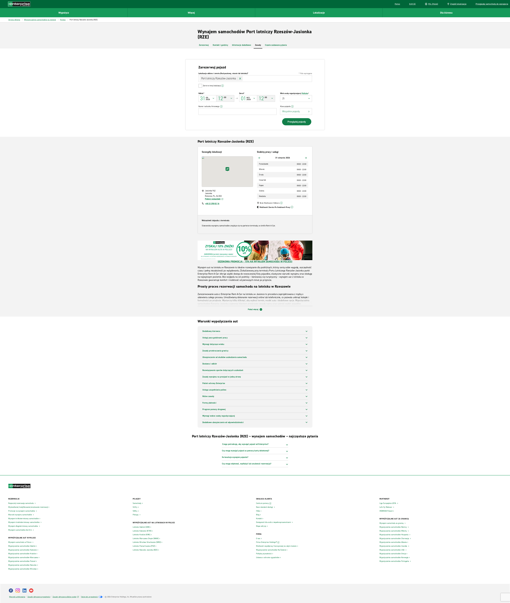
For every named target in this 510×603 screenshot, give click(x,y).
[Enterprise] (19, 4)
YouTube (31, 590)
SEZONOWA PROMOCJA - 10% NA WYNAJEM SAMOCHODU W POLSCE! (255, 261)
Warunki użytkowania (17, 597)
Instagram (17, 590)
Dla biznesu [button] (446, 12)
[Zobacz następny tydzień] (306, 158)
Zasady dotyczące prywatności (38, 597)
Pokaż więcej (253, 309)
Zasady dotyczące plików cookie (64, 597)
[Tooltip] (281, 203)
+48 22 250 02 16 (212, 203)
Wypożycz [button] (63, 12)
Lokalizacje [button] (319, 12)
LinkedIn (24, 590)
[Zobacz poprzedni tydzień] (259, 158)
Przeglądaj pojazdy (297, 121)
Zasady (258, 45)
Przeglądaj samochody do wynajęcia (492, 4)
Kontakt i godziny (220, 45)
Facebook (10, 590)
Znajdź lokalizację (458, 4)
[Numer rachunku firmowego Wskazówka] (221, 106)
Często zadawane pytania (276, 45)
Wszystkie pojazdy (291, 111)
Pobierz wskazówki (213, 199)
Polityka (305, 93)
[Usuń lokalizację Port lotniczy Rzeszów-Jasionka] (240, 78)
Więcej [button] (191, 12)
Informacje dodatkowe (241, 45)
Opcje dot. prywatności (89, 597)
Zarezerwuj (204, 45)
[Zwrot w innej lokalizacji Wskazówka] (222, 85)
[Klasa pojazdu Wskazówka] (292, 106)
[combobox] (255, 78)
